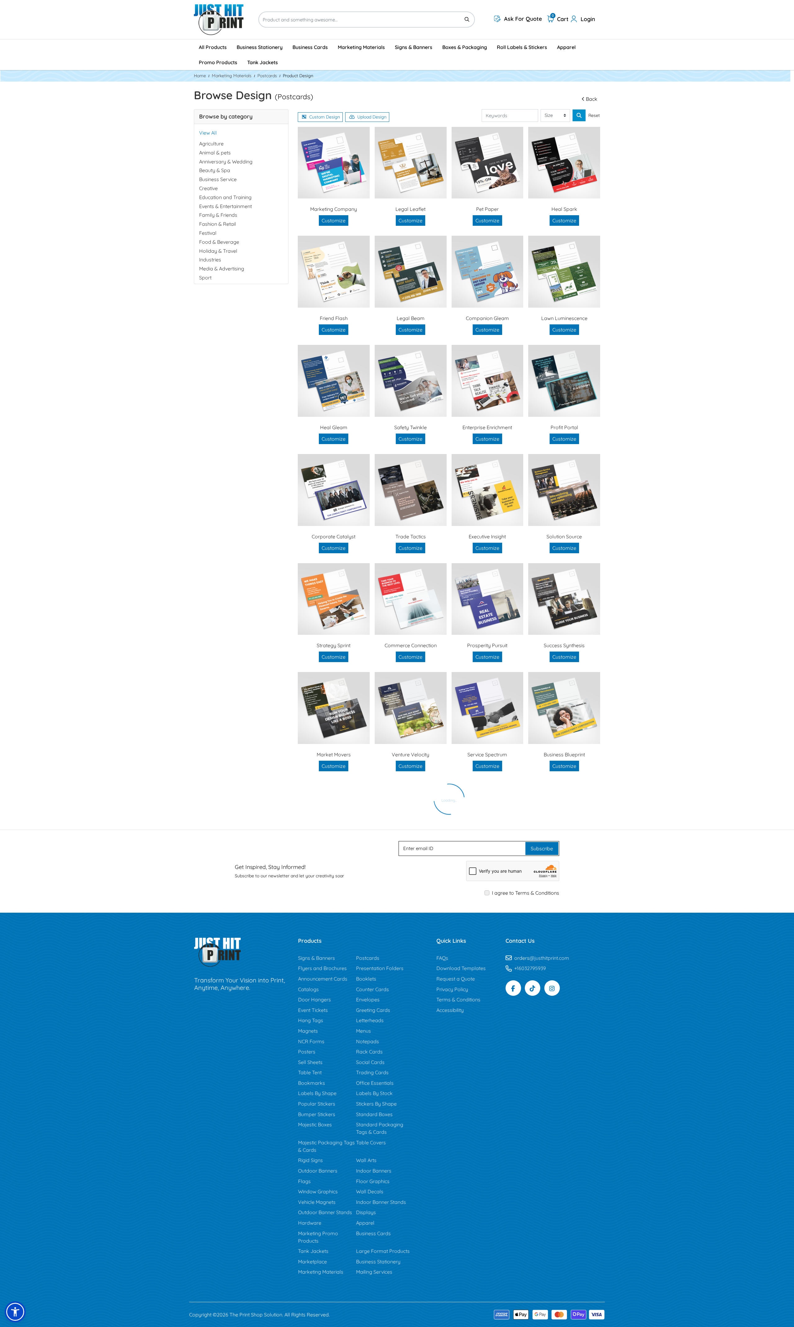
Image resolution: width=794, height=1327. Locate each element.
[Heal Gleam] (334, 381)
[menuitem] (213, 47)
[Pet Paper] (488, 163)
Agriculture (211, 143)
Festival (207, 233)
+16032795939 (530, 968)
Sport (205, 277)
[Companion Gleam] (488, 272)
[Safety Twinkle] (411, 381)
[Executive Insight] (488, 490)
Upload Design (371, 117)
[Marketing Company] (334, 163)
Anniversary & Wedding (225, 161)
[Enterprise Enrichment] (488, 381)
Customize (334, 220)
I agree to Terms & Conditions (525, 893)
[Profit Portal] (564, 381)
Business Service (218, 179)
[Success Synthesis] (564, 599)
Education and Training (225, 197)
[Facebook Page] (513, 988)
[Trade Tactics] (411, 490)
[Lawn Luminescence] (564, 272)
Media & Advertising (221, 268)
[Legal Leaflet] (411, 163)
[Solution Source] (564, 490)
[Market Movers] (334, 708)
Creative (208, 188)
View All (208, 133)
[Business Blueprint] (564, 708)
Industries (210, 259)
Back (591, 99)
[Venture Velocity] (411, 708)
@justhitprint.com (549, 958)
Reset (594, 115)
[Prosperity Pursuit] (488, 599)
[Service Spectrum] (488, 708)
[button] (15, 1312)
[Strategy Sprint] (334, 599)
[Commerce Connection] (411, 599)
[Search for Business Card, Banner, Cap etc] (579, 115)
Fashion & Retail (217, 224)
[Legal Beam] (411, 272)
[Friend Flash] (334, 272)
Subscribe (542, 848)
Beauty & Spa (214, 170)
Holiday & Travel (218, 251)
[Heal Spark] (564, 163)
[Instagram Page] (552, 988)
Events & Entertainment (225, 206)
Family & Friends (218, 215)
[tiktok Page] (532, 988)
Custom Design (324, 117)
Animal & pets (215, 152)
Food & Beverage (219, 242)
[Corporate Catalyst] (334, 490)
